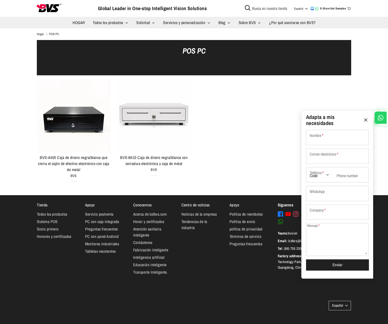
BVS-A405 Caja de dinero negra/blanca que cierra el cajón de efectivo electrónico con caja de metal (73, 163)
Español (298, 9)
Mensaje (313, 225)
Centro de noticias (195, 205)
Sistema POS (47, 221)
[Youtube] (288, 214)
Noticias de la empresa (199, 214)
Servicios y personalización (184, 22)
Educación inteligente (149, 265)
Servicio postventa (99, 214)
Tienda (42, 205)
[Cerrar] (365, 120)
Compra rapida (73, 144)
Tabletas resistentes (100, 251)
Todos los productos (108, 22)
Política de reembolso (246, 214)
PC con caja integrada (102, 221)
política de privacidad (245, 229)
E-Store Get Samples (333, 8)
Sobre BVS (248, 22)
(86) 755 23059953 (297, 248)
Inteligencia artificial (148, 257)
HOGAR (79, 22)
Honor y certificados (148, 221)
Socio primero (48, 229)
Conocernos (142, 205)
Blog (222, 22)
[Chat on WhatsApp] (317, 9)
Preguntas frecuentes (101, 229)
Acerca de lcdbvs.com (150, 214)
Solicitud (143, 22)
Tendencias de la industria (194, 224)
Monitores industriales (102, 244)
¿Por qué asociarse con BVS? (292, 22)
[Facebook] (280, 214)
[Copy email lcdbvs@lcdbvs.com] (312, 9)
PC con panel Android (102, 236)
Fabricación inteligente (150, 250)
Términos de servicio (245, 236)
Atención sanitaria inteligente (147, 232)
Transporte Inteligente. (150, 272)
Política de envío (242, 221)
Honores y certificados (54, 236)
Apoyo (90, 205)
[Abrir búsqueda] (247, 7)
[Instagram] (295, 214)
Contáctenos (142, 242)
